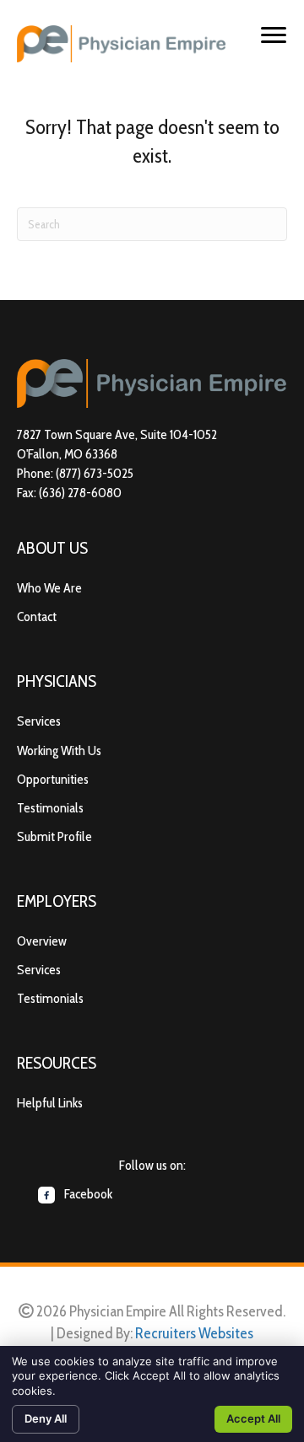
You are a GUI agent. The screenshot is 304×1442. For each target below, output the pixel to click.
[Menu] (273, 35)
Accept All (253, 1418)
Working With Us (59, 750)
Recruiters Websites (194, 1333)
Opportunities (53, 779)
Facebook (87, 1194)
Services (39, 721)
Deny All (45, 1418)
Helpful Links (50, 1103)
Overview (42, 941)
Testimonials (50, 808)
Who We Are (49, 588)
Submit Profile (54, 836)
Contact (37, 616)
